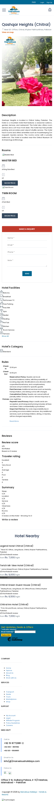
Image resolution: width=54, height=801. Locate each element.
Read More (14, 421)
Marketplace (11, 699)
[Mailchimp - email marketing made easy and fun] (15, 641)
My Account (10, 715)
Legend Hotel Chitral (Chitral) (16, 545)
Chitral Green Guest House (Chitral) (20, 584)
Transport (10, 692)
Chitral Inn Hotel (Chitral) (14, 604)
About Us (9, 673)
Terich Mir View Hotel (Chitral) (17, 565)
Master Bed (9, 160)
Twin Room (9, 193)
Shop (8, 701)
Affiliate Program (13, 720)
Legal (8, 718)
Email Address (7, 631)
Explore (9, 670)
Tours (8, 697)
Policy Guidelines (13, 723)
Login (42, 2)
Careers (9, 725)
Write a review (10, 519)
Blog (8, 675)
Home (8, 668)
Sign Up (49, 2)
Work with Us (11, 678)
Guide (8, 694)
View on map (8, 32)
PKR (34, 2)
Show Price (9, 183)
